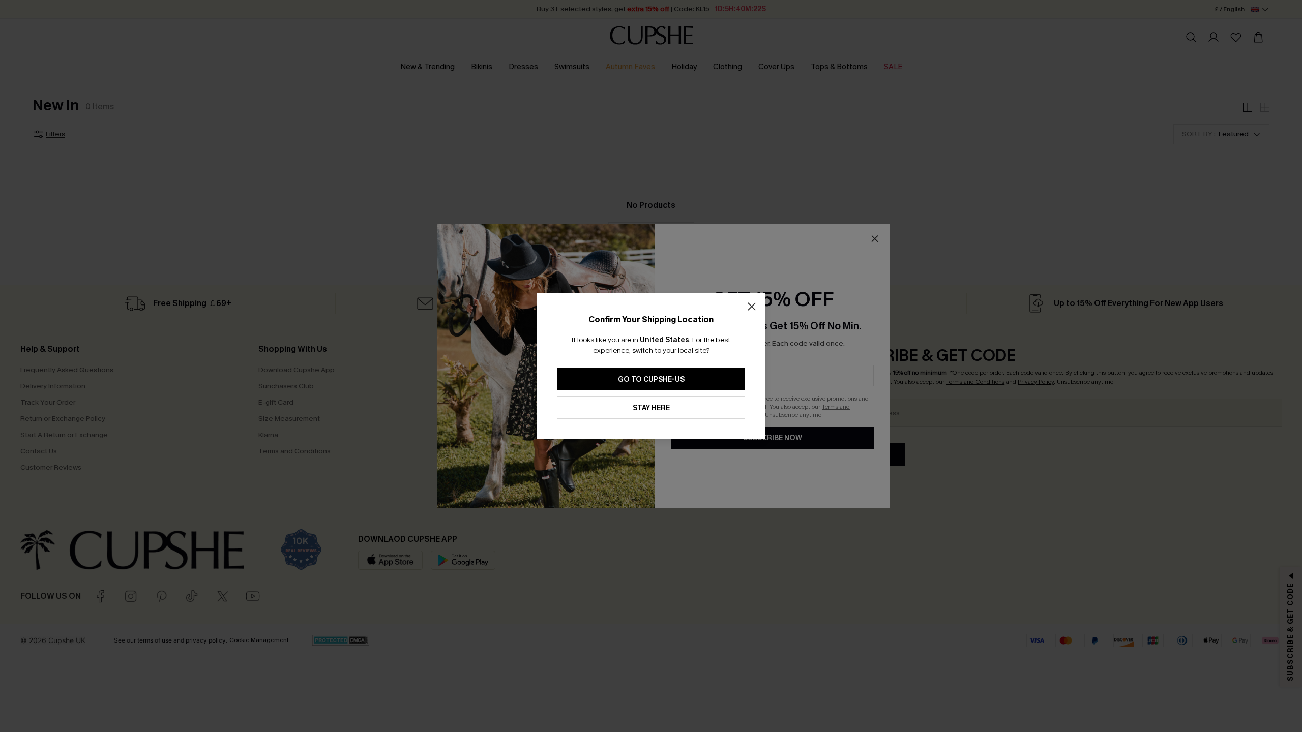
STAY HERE (651, 408)
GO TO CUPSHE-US (651, 379)
